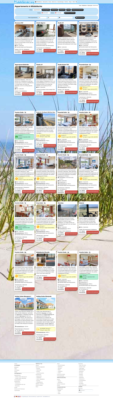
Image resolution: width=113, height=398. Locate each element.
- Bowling (38, 380)
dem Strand (22, 316)
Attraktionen (38, 374)
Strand (49, 1)
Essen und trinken (61, 374)
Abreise (52, 12)
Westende (44, 313)
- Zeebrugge (81, 368)
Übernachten (45, 1)
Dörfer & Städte (39, 385)
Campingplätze (46, 9)
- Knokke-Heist (81, 366)
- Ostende (80, 375)
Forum (58, 385)
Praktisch (66, 1)
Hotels (68, 9)
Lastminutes (17, 390)
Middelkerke (39, 1)
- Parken (59, 380)
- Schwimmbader (61, 365)
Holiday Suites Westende (43, 296)
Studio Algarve (40, 23)
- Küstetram (59, 382)
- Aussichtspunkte (40, 373)
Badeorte (16, 367)
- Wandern (59, 368)
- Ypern (58, 393)
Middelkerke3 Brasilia (42, 252)
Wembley (60, 203)
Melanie (81, 203)
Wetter (74, 1)
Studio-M (60, 23)
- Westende (16, 385)
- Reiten (59, 369)
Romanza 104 (19, 23)
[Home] (36, 2)
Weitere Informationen (28, 52)
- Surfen (59, 372)
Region (70, 1)
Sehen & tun (54, 1)
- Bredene (80, 374)
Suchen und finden (71, 12)
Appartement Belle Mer (22, 64)
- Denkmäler (38, 370)
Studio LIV (39, 64)
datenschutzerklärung (32, 396)
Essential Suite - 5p (85, 64)
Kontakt (80, 392)
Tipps (15, 368)
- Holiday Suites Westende (20, 378)
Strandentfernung (63, 87)
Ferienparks (62, 9)
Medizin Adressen (61, 383)
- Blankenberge (81, 369)
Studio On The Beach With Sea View (45, 112)
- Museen (38, 368)
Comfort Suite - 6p (20, 252)
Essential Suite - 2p (63, 112)
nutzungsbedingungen (24, 396)
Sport (58, 363)
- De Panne (80, 383)
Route (58, 379)
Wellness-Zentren (39, 383)
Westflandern (60, 388)
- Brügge (59, 390)
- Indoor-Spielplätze (40, 379)
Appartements (37, 9)
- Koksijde (80, 381)
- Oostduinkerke (82, 380)
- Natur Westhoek (82, 385)
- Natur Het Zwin (82, 365)
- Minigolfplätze (39, 382)
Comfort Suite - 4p (63, 252)
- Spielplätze (38, 377)
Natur (37, 386)
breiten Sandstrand (48, 314)
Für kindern (16, 370)
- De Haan (80, 372)
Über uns (80, 388)
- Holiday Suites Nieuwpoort (20, 376)
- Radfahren (59, 366)
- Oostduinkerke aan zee (19, 384)
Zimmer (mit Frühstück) (77, 9)
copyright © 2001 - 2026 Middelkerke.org (42, 396)
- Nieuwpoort (17, 382)
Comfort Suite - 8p (63, 155)
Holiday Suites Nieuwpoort (23, 296)
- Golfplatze (59, 371)
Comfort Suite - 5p (84, 112)
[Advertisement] (53, 59)
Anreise (39, 12)
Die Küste (80, 363)
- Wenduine (80, 371)
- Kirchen (38, 371)
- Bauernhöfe (39, 376)
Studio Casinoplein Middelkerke (88, 23)
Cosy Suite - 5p (41, 203)
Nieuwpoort (19, 314)
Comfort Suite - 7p (20, 112)
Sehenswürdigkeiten (40, 366)
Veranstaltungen (60, 1)
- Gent (58, 392)
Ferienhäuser (54, 9)
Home (15, 363)
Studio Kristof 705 (63, 64)
